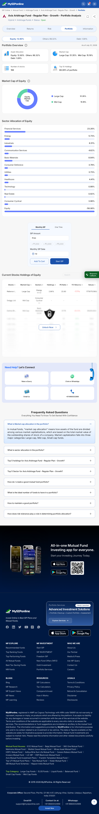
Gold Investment (44, 665)
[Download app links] (59, 564)
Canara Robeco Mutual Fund (69, 752)
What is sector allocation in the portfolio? (25, 450)
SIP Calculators (43, 682)
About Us (71, 647)
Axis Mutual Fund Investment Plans (21, 758)
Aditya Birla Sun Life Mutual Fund (39, 752)
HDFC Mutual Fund (14, 752)
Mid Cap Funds (30, 774)
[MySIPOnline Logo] (13, 4)
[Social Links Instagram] (32, 627)
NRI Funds (10, 669)
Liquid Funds (56, 771)
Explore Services (59, 620)
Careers (70, 669)
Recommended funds (15, 647)
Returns (30, 29)
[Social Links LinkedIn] (13, 627)
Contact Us (72, 665)
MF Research (11, 687)
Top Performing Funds (15, 656)
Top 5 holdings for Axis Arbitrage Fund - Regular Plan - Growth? (36, 460)
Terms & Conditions (76, 682)
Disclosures (72, 700)
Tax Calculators (43, 687)
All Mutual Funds (13, 661)
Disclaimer (72, 695)
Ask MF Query (73, 661)
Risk (49, 29)
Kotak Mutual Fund (58, 761)
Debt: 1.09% (82, 39)
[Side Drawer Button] (94, 4)
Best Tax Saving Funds (16, 665)
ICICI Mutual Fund (34, 746)
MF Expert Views (13, 691)
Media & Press (73, 656)
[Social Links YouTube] (26, 627)
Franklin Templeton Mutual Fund (53, 758)
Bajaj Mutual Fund (53, 746)
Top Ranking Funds (14, 652)
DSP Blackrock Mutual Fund (47, 755)
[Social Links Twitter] (19, 627)
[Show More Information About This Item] (26, 45)
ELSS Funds (43, 771)
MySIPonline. (47, 782)
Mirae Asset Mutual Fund (65, 749)
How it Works (42, 695)
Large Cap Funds (27, 771)
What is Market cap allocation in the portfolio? (28, 424)
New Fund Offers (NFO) (47, 661)
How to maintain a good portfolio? (22, 503)
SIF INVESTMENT (44, 652)
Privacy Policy (73, 687)
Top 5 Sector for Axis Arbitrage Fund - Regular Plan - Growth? (35, 471)
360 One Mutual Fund (72, 746)
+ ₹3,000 (47, 244)
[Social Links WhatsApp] (38, 627)
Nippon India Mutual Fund (42, 763)
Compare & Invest (44, 691)
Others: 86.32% (50, 39)
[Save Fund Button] (87, 16)
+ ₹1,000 (35, 244)
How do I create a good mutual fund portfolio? (28, 482)
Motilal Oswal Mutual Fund (39, 749)
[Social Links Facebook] (7, 627)
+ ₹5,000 (60, 244)
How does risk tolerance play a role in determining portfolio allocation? (39, 514)
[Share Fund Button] (94, 16)
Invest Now (49, 808)
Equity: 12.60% (17, 39)
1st (36, 254)
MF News (10, 695)
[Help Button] (94, 802)
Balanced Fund (71, 771)
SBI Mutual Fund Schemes (17, 763)
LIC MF (30, 755)
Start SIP (59, 261)
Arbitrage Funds (24, 20)
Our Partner (72, 652)
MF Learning (11, 700)
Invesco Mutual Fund (15, 755)
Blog (8, 682)
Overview (11, 29)
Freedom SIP (42, 656)
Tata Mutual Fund (39, 761)
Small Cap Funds (13, 774)
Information (88, 29)
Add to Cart (39, 261)
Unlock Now (47, 327)
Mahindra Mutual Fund (16, 749)
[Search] (83, 4)
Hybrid (11, 20)
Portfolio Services (44, 669)
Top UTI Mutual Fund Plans (17, 761)
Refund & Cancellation (77, 691)
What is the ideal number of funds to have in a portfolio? (32, 492)
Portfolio (69, 29)
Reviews (40, 700)
